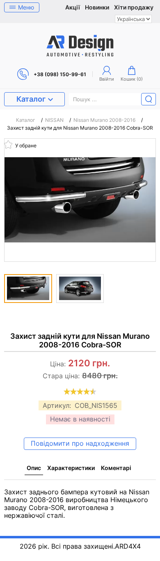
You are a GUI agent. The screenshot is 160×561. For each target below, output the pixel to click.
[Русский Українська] (133, 19)
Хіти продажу (133, 7)
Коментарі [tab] (116, 467)
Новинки (97, 7)
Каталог (31, 99)
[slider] (80, 391)
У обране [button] (25, 145)
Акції (72, 7)
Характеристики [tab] (71, 467)
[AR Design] (80, 46)
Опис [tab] (34, 467)
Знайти (148, 99)
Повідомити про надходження (80, 443)
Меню (26, 7)
